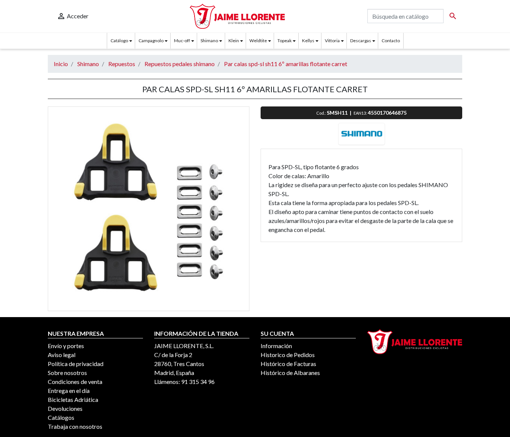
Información (276, 345)
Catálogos (61, 417)
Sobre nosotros (67, 372)
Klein (233, 40)
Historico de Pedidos (288, 354)
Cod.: (321, 113)
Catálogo (119, 40)
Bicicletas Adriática (73, 399)
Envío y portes (66, 345)
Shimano (209, 40)
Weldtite (258, 40)
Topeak (284, 40)
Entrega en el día (69, 390)
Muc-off (182, 40)
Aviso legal (61, 354)
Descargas (360, 40)
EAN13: (361, 113)
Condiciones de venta (75, 381)
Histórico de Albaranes (290, 372)
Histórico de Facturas (288, 363)
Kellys (308, 40)
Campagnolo (151, 40)
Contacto (391, 40)
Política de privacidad (75, 363)
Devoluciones (65, 408)
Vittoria (332, 40)
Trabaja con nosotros (75, 426)
